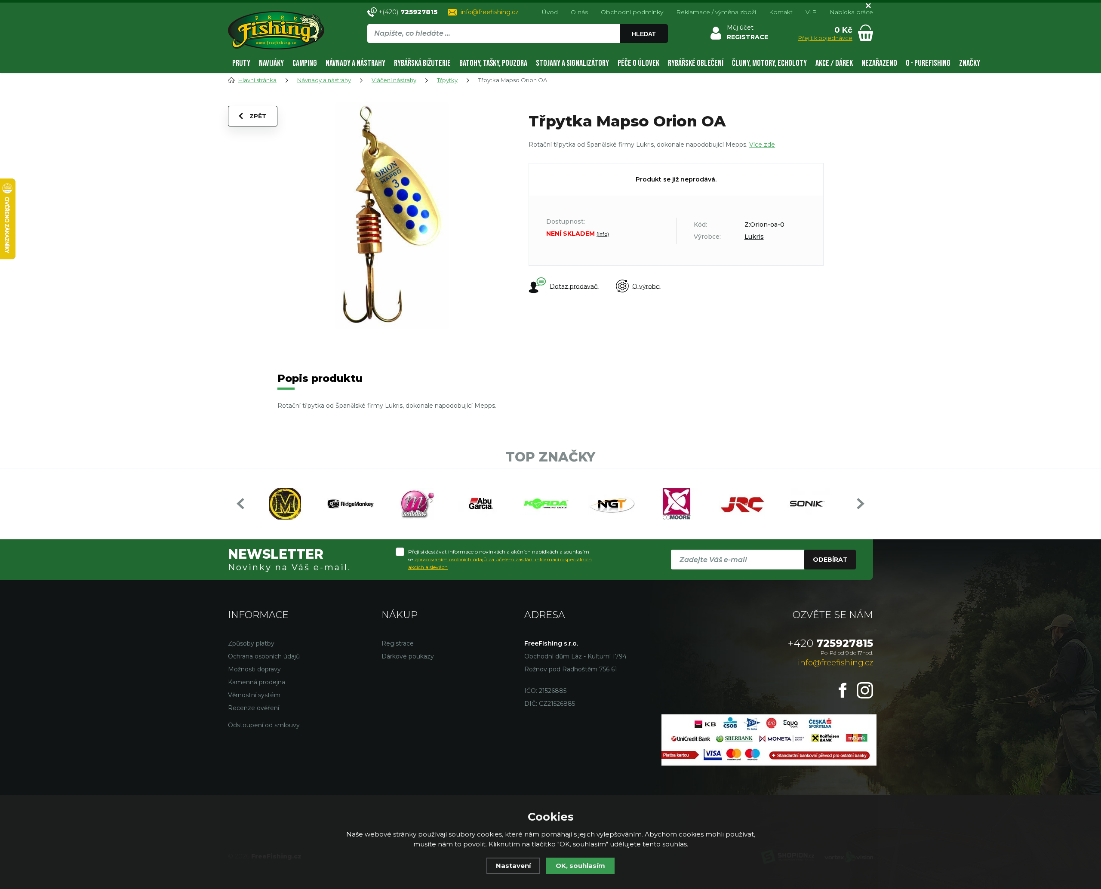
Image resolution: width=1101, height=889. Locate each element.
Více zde (762, 144)
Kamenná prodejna (256, 682)
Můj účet (740, 27)
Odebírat (830, 559)
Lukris (754, 236)
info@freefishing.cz (490, 12)
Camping (304, 63)
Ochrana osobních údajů (264, 656)
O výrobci (646, 286)
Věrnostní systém (254, 695)
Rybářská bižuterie (422, 63)
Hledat (644, 34)
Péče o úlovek (638, 63)
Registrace (397, 643)
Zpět (258, 116)
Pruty (241, 63)
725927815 (830, 643)
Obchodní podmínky (632, 12)
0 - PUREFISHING (928, 63)
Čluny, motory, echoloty (769, 63)
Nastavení (513, 865)
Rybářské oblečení (695, 63)
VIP (811, 12)
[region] (517, 52)
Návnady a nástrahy (355, 63)
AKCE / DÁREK (834, 63)
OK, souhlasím (580, 865)
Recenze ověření (253, 708)
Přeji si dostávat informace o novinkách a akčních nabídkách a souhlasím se (500, 559)
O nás (579, 12)
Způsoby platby (251, 643)
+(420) (407, 12)
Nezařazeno (879, 63)
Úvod (550, 12)
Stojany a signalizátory (572, 63)
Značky (969, 63)
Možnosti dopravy (254, 669)
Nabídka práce (851, 12)
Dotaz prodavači (574, 286)
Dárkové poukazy (407, 656)
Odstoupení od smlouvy (264, 725)
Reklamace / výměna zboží (716, 12)
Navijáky (271, 63)
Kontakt (781, 12)
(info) (603, 234)
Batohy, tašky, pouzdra (493, 63)
